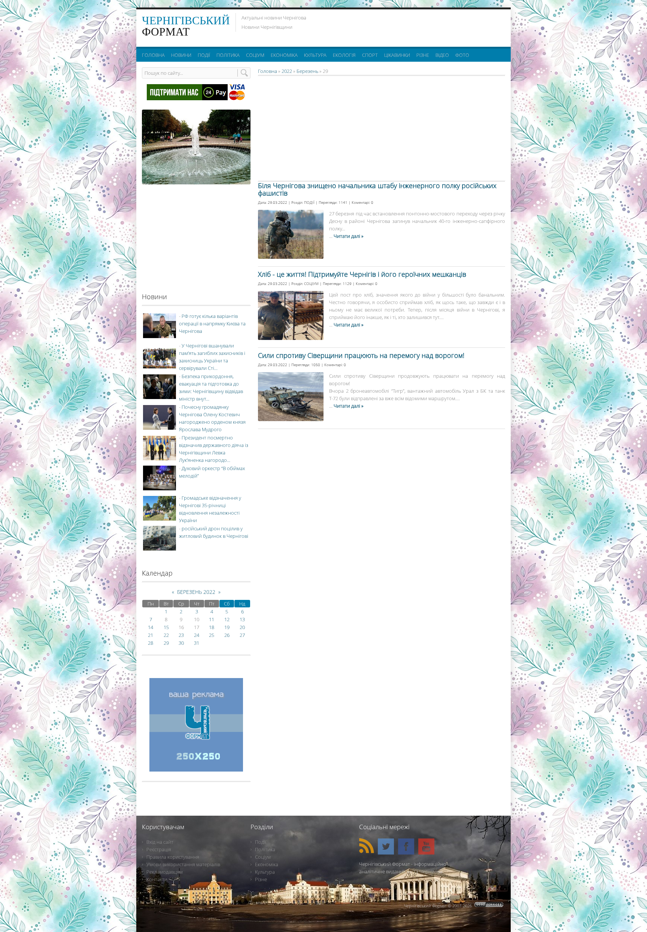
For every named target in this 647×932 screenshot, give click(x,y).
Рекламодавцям (164, 871)
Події (260, 842)
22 (166, 635)
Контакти (156, 879)
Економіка (266, 864)
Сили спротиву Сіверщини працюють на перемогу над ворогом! (361, 355)
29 (166, 643)
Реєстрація (158, 849)
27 (242, 635)
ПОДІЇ (309, 202)
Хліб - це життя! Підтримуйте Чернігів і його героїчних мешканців (362, 274)
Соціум (263, 856)
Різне (261, 879)
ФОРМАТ (186, 26)
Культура (265, 871)
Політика (265, 849)
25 (211, 635)
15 (166, 627)
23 (181, 635)
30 (181, 643)
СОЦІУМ (311, 283)
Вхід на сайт (159, 842)
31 (196, 643)
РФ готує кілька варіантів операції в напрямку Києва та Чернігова (212, 323)
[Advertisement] (413, 26)
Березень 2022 (196, 591)
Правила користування (172, 856)
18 (211, 627)
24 (196, 635)
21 (150, 635)
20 (242, 627)
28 (150, 643)
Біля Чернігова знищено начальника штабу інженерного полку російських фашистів (377, 189)
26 (227, 635)
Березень (307, 71)
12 (227, 619)
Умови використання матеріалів (183, 864)
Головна (267, 71)
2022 (287, 71)
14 (150, 627)
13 (242, 619)
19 (227, 627)
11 (211, 619)
